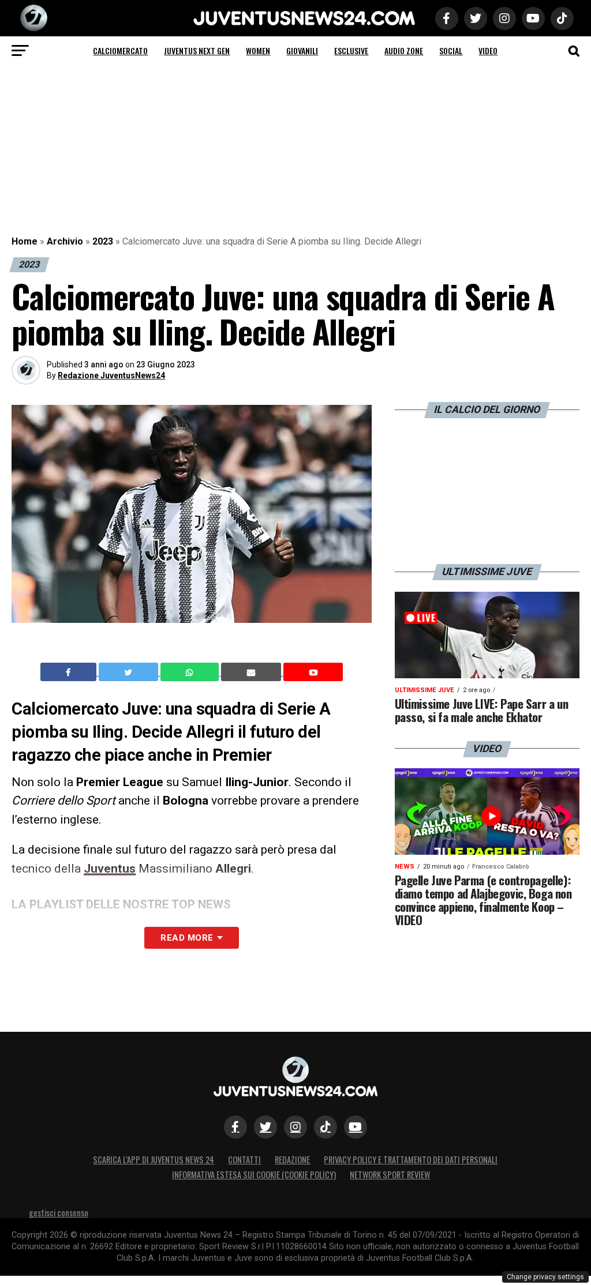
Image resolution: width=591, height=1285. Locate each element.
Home (25, 241)
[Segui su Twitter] (265, 1127)
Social (450, 50)
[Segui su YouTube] (355, 1127)
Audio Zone (403, 50)
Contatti (244, 1160)
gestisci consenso (58, 1213)
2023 (102, 241)
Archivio (65, 241)
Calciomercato (120, 50)
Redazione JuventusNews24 (111, 375)
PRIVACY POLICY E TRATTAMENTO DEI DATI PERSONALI (411, 1160)
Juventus (110, 869)
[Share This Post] (191, 672)
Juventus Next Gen (197, 50)
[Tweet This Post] (129, 672)
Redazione (292, 1160)
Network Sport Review (390, 1174)
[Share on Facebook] (69, 672)
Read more (186, 938)
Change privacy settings (545, 1277)
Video (488, 50)
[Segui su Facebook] (235, 1127)
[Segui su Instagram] (295, 1127)
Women (258, 50)
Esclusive (351, 50)
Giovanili (302, 50)
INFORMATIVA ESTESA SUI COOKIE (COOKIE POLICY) (254, 1174)
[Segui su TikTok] (325, 1127)
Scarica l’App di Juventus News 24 (153, 1160)
